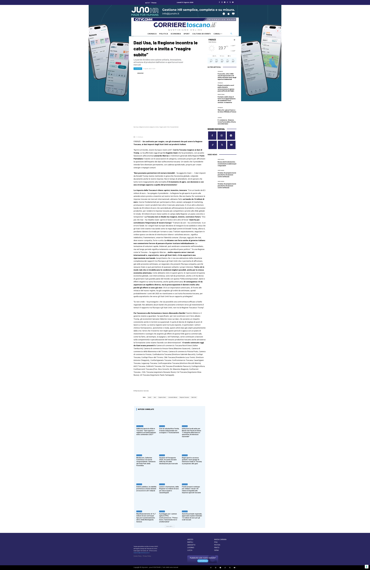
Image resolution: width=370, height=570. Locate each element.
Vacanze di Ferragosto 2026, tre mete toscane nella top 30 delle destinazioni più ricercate (168, 461)
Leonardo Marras (172, 397)
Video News (221, 159)
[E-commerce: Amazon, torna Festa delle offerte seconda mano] (212, 121)
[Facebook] (219, 2)
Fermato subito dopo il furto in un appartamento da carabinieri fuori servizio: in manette (227, 99)
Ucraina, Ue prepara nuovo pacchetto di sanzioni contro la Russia (227, 174)
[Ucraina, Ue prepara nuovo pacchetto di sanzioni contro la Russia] (212, 173)
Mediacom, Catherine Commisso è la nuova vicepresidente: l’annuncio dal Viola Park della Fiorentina (146, 462)
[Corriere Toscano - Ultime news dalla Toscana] (185, 26)
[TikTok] (227, 2)
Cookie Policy (138, 556)
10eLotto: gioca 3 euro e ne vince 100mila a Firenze (227, 111)
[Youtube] (232, 2)
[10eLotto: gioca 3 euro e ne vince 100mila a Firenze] (212, 110)
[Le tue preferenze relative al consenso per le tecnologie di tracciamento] (366, 566)
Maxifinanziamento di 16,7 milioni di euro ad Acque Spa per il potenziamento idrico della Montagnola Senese (146, 518)
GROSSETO (191, 545)
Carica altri (169, 526)
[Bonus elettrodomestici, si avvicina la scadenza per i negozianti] (212, 162)
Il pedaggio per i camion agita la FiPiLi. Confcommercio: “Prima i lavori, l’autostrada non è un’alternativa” (168, 518)
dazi (155, 397)
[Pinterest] (190, 132)
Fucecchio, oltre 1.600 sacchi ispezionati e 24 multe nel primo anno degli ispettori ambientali (227, 76)
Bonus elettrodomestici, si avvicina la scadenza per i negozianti (227, 163)
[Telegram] (224, 2)
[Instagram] (222, 2)
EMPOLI (190, 542)
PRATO (216, 547)
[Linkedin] (199, 132)
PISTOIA (217, 545)
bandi (149, 397)
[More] (204, 132)
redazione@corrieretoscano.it (141, 552)
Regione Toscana (184, 397)
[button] (231, 33)
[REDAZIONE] (135, 73)
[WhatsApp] (195, 132)
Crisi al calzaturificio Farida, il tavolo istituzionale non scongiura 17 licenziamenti (169, 430)
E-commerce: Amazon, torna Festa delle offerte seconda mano (227, 121)
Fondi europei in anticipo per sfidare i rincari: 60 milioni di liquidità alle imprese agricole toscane (191, 490)
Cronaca (220, 71)
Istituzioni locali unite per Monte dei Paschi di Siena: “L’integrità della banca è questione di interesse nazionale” (191, 432)
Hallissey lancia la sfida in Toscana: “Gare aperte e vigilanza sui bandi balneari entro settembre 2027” (146, 431)
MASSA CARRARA (220, 539)
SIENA (216, 550)
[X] (230, 2)
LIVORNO (190, 547)
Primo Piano (140, 426)
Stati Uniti (193, 397)
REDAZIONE (140, 73)
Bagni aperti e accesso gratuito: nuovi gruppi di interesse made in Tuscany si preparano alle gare (192, 461)
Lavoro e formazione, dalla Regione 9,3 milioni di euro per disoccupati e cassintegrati (169, 490)
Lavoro (220, 117)
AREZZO (190, 539)
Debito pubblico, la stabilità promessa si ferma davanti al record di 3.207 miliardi (146, 489)
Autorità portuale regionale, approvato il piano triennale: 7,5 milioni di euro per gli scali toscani (192, 517)
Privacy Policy (147, 556)
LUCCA (189, 550)
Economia (138, 68)
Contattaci (202, 561)
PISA (215, 542)
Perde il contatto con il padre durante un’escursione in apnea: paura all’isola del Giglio (226, 88)
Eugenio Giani (162, 397)
